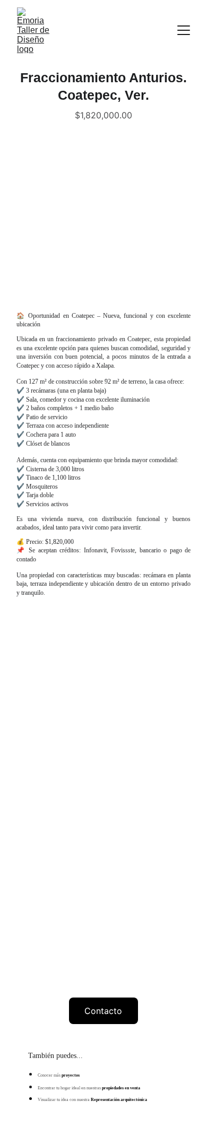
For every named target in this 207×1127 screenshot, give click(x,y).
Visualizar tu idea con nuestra (64, 1099)
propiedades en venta (121, 1088)
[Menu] (183, 30)
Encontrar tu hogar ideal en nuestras (70, 1088)
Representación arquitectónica (118, 1099)
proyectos (71, 1075)
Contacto (103, 1010)
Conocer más (50, 1075)
